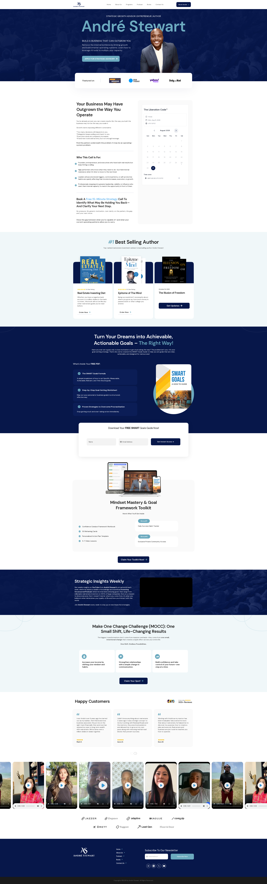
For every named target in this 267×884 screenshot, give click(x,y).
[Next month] (176, 131)
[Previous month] (154, 131)
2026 (168, 130)
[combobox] (162, 178)
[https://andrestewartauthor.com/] (79, 4)
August (162, 130)
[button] (153, 120)
